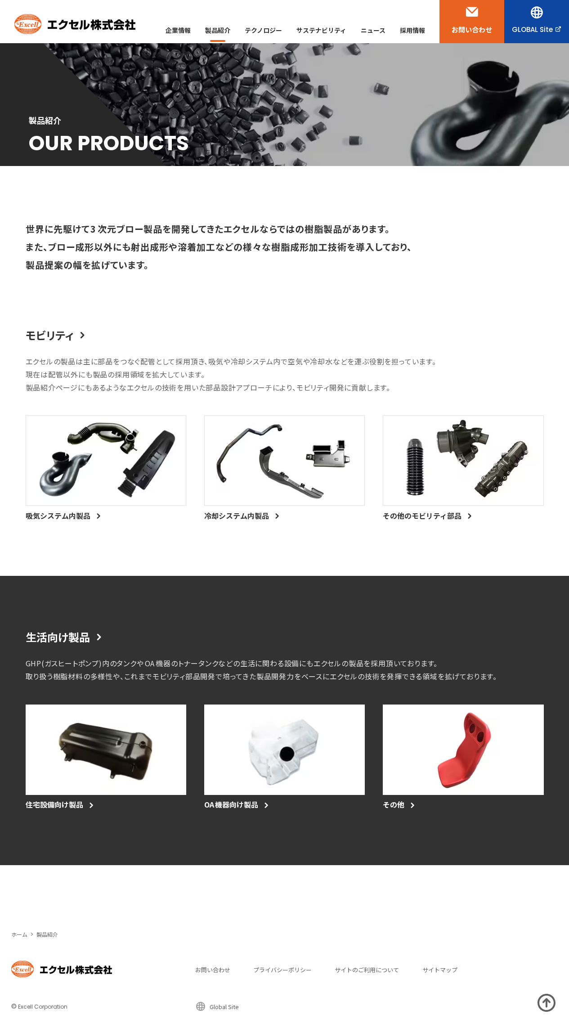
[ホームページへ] (74, 24)
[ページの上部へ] (546, 1003)
